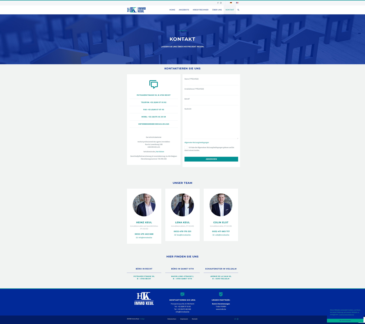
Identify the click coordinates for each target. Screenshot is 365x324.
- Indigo (142, 319)
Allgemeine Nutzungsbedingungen (196, 142)
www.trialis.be (221, 309)
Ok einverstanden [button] (345, 320)
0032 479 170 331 (182, 231)
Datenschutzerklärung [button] (346, 314)
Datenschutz (171, 319)
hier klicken (160, 151)
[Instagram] (220, 3)
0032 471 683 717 (221, 231)
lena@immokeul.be (184, 235)
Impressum (184, 319)
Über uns (217, 10)
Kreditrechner (200, 10)
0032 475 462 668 (144, 234)
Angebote (184, 10)
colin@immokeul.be (222, 235)
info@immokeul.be (145, 237)
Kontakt (230, 10)
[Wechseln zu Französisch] (236, 2)
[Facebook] (218, 3)
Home (172, 10)
